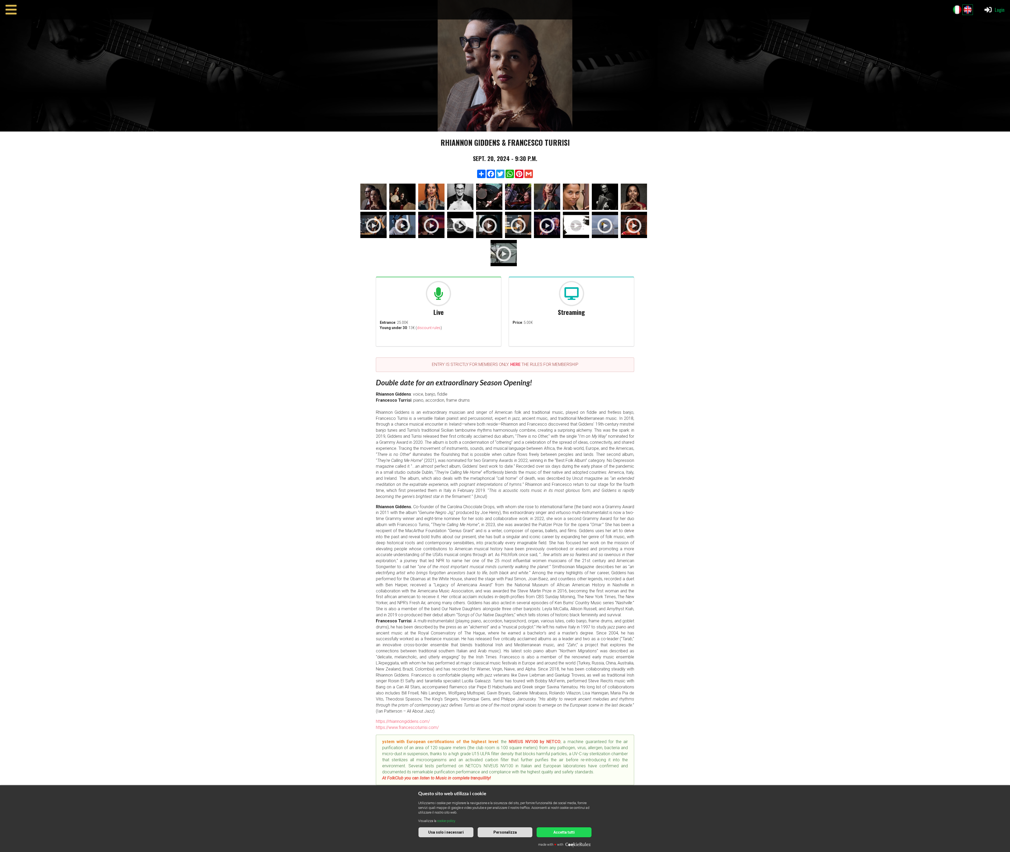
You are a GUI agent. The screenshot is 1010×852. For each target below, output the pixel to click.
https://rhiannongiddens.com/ (403, 721)
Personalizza (505, 832)
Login (999, 9)
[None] (373, 198)
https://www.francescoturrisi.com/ (407, 727)
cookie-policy (446, 821)
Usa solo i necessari (446, 832)
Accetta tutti (564, 832)
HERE (515, 364)
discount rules (429, 328)
